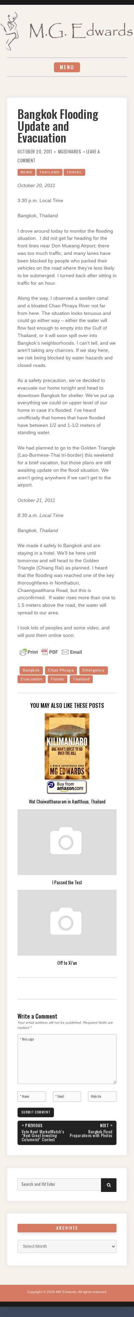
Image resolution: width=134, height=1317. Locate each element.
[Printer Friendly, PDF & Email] (51, 651)
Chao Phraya (61, 670)
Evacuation (32, 679)
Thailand (49, 172)
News (26, 172)
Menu (67, 67)
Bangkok (31, 670)
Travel (74, 172)
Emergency (93, 670)
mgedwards (69, 151)
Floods (57, 679)
